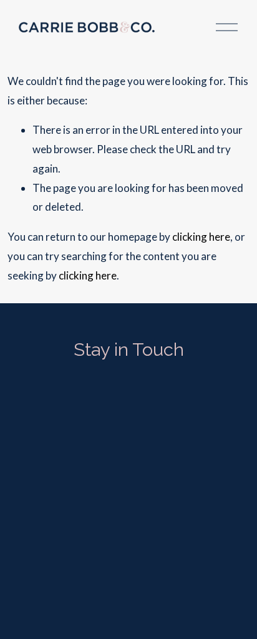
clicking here (201, 236)
